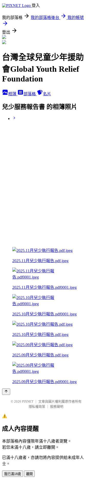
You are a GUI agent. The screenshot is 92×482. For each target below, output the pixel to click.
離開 (29, 474)
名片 (47, 94)
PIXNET (27, 401)
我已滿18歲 (12, 474)
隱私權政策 (37, 406)
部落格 (30, 94)
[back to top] (6, 391)
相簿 (12, 94)
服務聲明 (56, 406)
